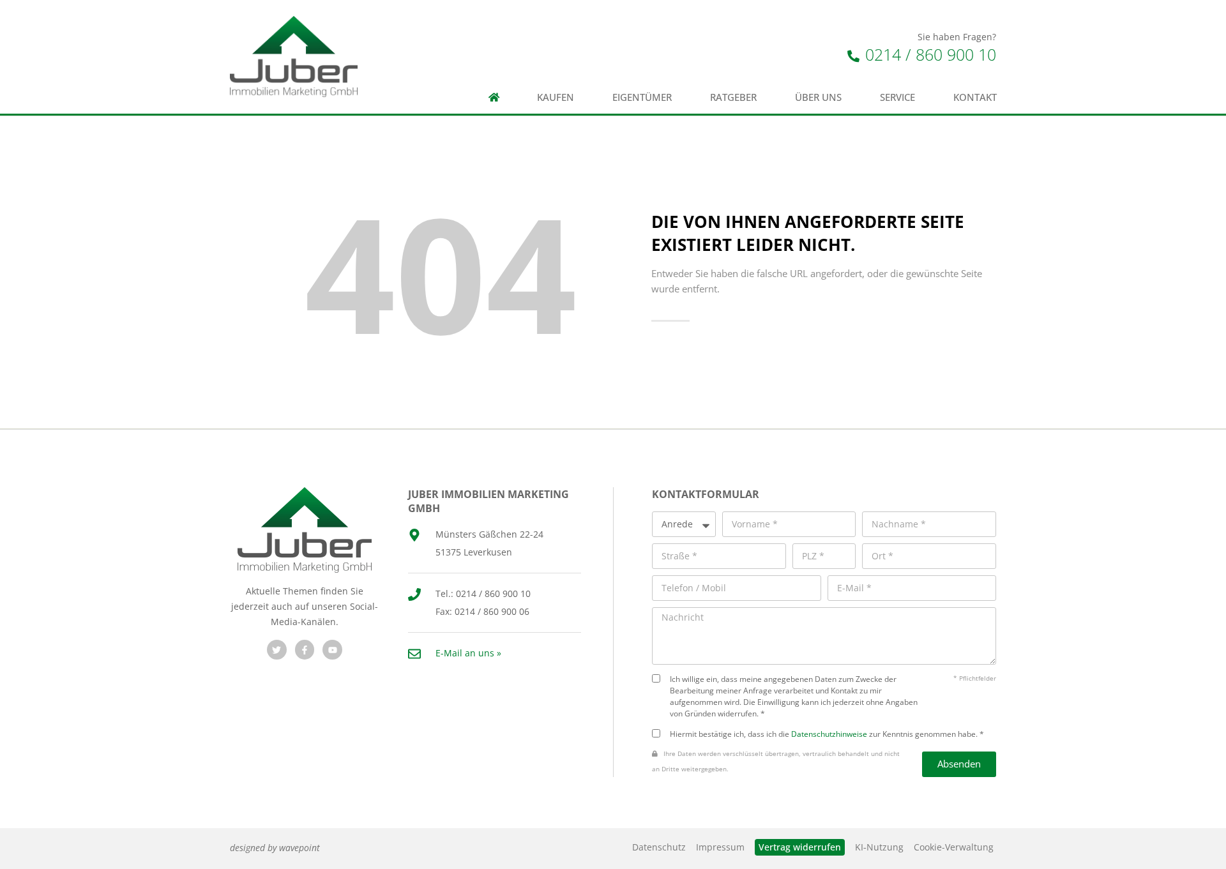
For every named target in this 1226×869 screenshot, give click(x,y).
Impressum (720, 847)
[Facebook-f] (305, 650)
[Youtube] (332, 650)
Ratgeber (733, 97)
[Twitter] (277, 650)
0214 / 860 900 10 (928, 54)
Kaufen (555, 97)
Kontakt (975, 97)
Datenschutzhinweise (829, 734)
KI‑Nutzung (879, 847)
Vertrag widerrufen (800, 847)
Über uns (818, 97)
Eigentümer (642, 97)
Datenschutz (659, 847)
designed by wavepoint (275, 848)
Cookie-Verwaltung (954, 847)
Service (897, 97)
